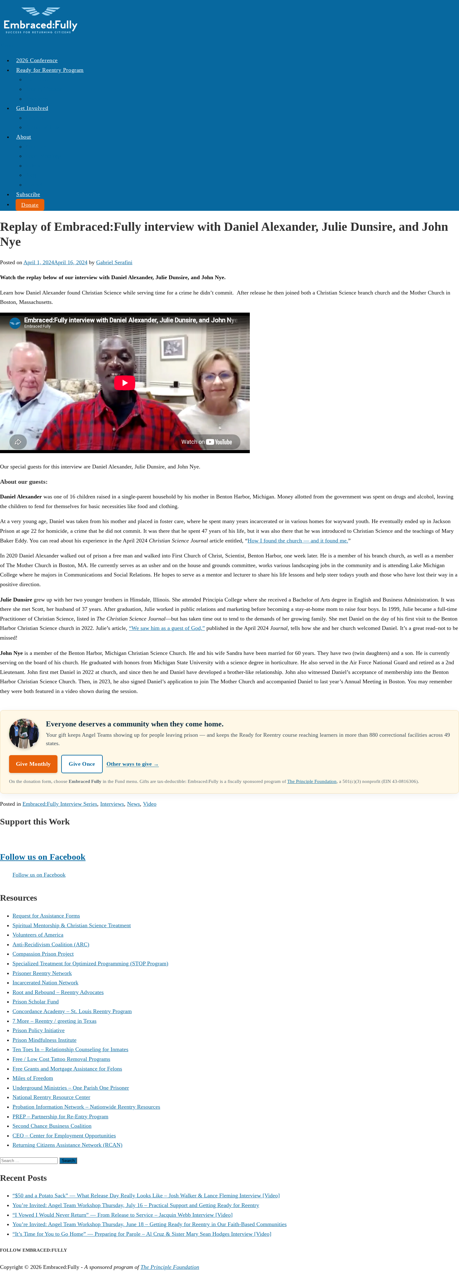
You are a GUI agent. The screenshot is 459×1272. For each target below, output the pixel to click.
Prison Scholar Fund (35, 1001)
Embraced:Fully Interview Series (59, 804)
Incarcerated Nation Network (45, 982)
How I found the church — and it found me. (298, 540)
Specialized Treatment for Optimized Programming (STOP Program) (90, 963)
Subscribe (28, 194)
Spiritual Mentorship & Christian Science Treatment (71, 925)
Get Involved (32, 108)
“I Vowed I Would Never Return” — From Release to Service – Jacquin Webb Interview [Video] (122, 1215)
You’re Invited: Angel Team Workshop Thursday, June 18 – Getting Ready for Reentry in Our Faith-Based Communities (149, 1224)
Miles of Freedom (32, 1078)
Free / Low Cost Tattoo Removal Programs (61, 1059)
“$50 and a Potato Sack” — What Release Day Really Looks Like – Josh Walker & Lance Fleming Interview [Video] (146, 1195)
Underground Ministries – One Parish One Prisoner (70, 1088)
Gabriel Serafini (114, 262)
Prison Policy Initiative (38, 1030)
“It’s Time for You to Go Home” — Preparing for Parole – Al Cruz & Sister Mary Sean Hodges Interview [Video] (141, 1234)
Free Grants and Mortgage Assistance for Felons (67, 1069)
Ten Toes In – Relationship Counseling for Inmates (70, 1049)
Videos (33, 165)
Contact (33, 184)
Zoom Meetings (43, 156)
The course (37, 79)
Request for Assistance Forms (46, 916)
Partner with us (42, 127)
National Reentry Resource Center (51, 1097)
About (23, 137)
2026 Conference (37, 60)
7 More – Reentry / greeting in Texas (54, 1021)
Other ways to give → (132, 764)
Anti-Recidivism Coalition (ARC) (50, 944)
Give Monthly (33, 764)
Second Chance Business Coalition (51, 1126)
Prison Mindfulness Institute (44, 1040)
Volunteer (36, 118)
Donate (30, 205)
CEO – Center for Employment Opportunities (64, 1135)
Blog (30, 175)
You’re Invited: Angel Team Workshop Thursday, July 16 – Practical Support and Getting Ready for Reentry (135, 1205)
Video (149, 804)
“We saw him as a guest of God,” (167, 628)
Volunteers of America (37, 935)
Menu (6, 45)
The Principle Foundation (312, 781)
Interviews (112, 804)
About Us (36, 146)
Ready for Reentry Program (50, 70)
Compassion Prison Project (43, 954)
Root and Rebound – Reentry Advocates (58, 992)
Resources (36, 99)
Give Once (82, 764)
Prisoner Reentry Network (42, 973)
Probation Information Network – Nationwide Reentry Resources (86, 1107)
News (133, 804)
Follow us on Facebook (43, 857)
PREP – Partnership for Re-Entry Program (60, 1116)
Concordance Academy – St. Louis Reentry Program (72, 1011)
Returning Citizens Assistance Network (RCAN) (67, 1145)
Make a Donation (19, 839)
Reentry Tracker (43, 89)
